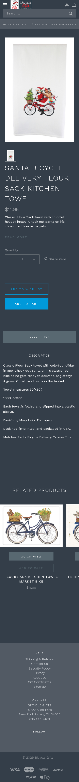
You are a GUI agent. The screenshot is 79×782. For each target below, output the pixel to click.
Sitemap (39, 686)
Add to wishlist (27, 289)
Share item (57, 259)
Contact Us (39, 664)
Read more (16, 237)
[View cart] (74, 4)
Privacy (39, 673)
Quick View (31, 556)
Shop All (23, 24)
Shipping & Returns (39, 659)
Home (7, 24)
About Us (39, 678)
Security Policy (40, 668)
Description (40, 336)
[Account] (67, 4)
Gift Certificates (39, 682)
